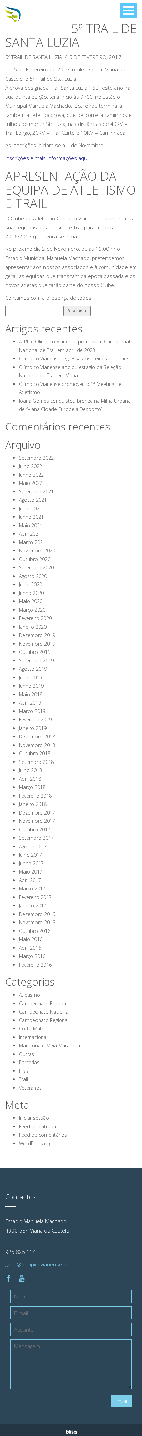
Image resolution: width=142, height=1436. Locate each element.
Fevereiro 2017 (35, 897)
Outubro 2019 (34, 652)
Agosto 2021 (33, 500)
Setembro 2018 (36, 762)
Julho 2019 (30, 677)
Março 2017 (32, 888)
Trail (23, 1079)
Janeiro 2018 (33, 804)
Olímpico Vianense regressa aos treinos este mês (74, 358)
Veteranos (30, 1088)
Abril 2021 (30, 533)
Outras (26, 1054)
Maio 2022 (30, 483)
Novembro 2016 (37, 922)
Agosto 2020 (33, 576)
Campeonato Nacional (44, 1011)
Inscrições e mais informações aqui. (47, 157)
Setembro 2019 (36, 660)
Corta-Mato (32, 1028)
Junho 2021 (31, 516)
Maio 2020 (30, 601)
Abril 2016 (30, 948)
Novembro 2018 (37, 745)
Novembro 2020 (37, 550)
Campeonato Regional (44, 1020)
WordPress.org (35, 1143)
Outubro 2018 (34, 753)
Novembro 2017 (37, 821)
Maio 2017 (30, 871)
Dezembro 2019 (37, 635)
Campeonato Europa (42, 1003)
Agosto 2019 (33, 669)
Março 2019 (32, 711)
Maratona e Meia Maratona (49, 1045)
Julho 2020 (30, 584)
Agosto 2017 (33, 846)
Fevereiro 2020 (35, 618)
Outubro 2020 (34, 559)
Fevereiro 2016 (35, 964)
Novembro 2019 (37, 643)
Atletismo (29, 994)
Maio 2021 (30, 525)
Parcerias (29, 1062)
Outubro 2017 (34, 829)
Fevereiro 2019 (35, 719)
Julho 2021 (30, 508)
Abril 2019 (30, 702)
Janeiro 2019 (33, 728)
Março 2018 (32, 787)
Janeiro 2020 (33, 627)
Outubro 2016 (34, 931)
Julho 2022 (30, 466)
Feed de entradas (39, 1126)
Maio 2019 (30, 694)
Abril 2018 (30, 779)
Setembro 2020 (36, 567)
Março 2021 (32, 542)
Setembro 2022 (36, 458)
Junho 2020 (31, 593)
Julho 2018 (30, 770)
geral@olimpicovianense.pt (36, 1264)
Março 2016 (32, 956)
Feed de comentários (43, 1134)
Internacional (33, 1037)
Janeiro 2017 (33, 905)
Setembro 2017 (36, 838)
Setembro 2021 (36, 491)
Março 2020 (32, 610)
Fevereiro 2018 (35, 795)
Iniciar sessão (34, 1118)
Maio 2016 (30, 939)
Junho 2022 (31, 474)
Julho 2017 (30, 854)
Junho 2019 (31, 685)
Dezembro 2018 (37, 736)
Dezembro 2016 (37, 914)
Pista (24, 1071)
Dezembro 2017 (37, 812)
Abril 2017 (30, 880)
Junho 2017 (31, 863)
